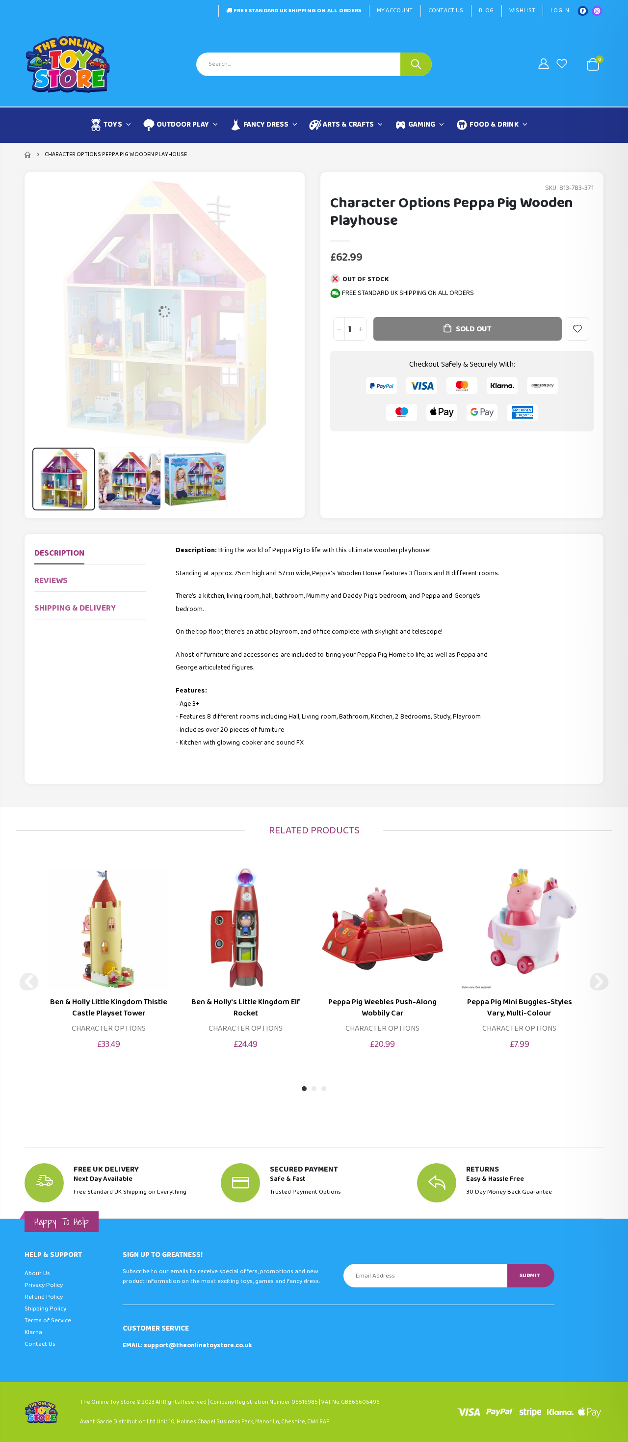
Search (416, 64)
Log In (559, 10)
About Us (37, 1273)
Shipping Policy (45, 1309)
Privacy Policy (44, 1285)
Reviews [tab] (51, 580)
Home (28, 154)
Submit (530, 1275)
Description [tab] (59, 553)
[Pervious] (29, 981)
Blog (486, 10)
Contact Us (446, 10)
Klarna (33, 1332)
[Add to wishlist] (577, 329)
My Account (395, 10)
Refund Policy (44, 1297)
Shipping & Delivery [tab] (75, 608)
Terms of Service (48, 1320)
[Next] (599, 981)
